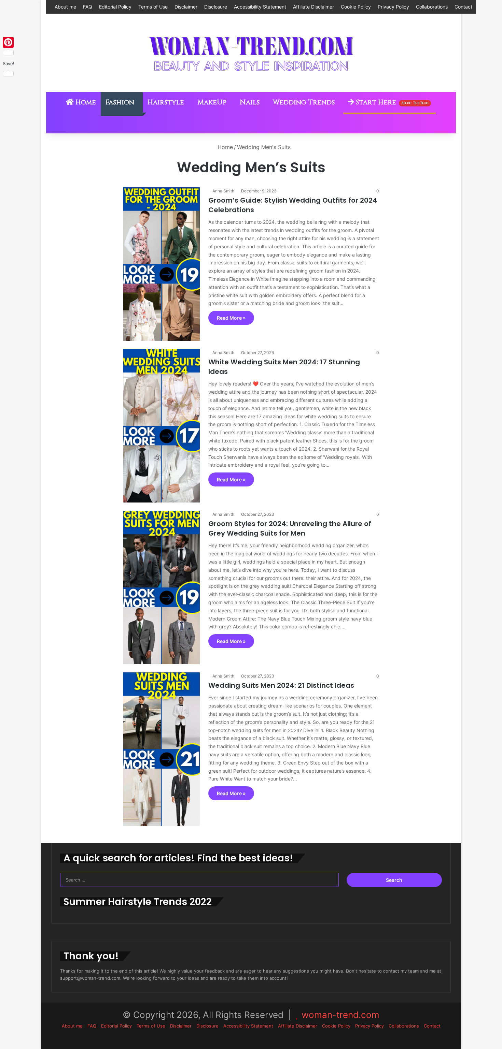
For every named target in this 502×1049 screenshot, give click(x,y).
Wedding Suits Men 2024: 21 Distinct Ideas (281, 685)
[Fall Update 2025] (251, 52)
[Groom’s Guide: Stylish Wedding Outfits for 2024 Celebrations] (161, 264)
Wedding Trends (304, 102)
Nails (250, 102)
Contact (463, 7)
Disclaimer (186, 7)
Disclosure (215, 7)
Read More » (231, 318)
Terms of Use (153, 7)
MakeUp (211, 102)
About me (65, 7)
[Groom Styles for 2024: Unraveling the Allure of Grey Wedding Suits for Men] (161, 587)
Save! (8, 63)
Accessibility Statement (260, 7)
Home (85, 102)
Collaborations (432, 7)
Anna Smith (223, 190)
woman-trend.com (340, 1014)
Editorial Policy (115, 7)
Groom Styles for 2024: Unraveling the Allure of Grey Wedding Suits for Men (289, 528)
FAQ (87, 7)
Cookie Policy (356, 7)
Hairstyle (166, 102)
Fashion (120, 102)
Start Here (391, 102)
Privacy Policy (393, 7)
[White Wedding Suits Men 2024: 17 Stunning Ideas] (161, 425)
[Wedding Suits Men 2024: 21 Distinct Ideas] (161, 749)
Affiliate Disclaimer (313, 7)
